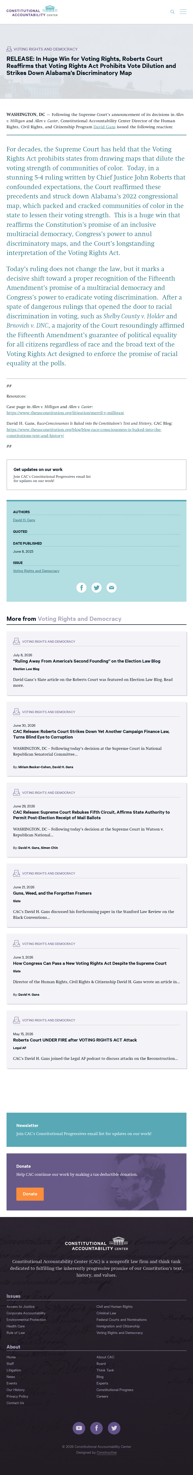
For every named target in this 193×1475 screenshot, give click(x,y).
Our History (16, 1389)
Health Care (16, 1325)
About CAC (105, 1356)
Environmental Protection (26, 1319)
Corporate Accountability (26, 1312)
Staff (10, 1363)
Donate (30, 1193)
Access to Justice (20, 1306)
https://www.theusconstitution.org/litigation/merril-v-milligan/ (65, 413)
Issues (14, 1295)
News (11, 1376)
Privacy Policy (17, 1396)
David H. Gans (24, 519)
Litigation (14, 1369)
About (13, 1346)
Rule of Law (16, 1332)
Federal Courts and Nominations (121, 1319)
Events (12, 1382)
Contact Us (15, 1402)
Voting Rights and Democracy (46, 49)
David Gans (104, 127)
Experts (102, 1382)
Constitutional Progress (114, 1389)
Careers (102, 1396)
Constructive (107, 1452)
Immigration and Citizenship (118, 1325)
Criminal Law (106, 1312)
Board (101, 1363)
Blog (100, 1376)
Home (11, 1356)
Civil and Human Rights (114, 1306)
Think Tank (105, 1369)
